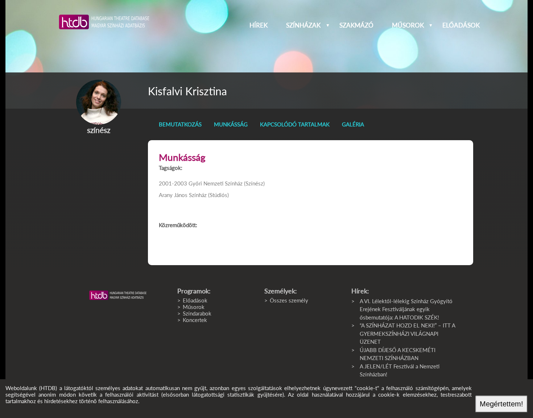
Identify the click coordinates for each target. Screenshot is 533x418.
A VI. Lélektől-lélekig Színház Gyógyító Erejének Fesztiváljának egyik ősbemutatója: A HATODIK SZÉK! (406, 309)
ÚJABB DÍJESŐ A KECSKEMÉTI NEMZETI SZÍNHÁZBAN (397, 354)
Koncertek (195, 320)
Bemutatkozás (180, 124)
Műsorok (408, 25)
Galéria (353, 124)
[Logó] (118, 295)
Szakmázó (356, 25)
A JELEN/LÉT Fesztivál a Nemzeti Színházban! (399, 370)
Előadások (461, 25)
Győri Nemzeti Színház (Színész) (227, 183)
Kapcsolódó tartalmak (295, 124)
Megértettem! (501, 404)
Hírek (258, 25)
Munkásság (231, 124)
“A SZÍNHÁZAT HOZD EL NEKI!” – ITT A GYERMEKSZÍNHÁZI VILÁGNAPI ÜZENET (407, 333)
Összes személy (289, 300)
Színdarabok (197, 313)
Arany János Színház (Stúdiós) (194, 195)
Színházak (303, 25)
